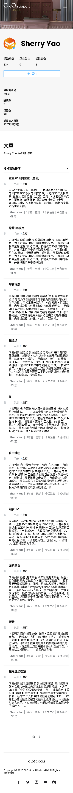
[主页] (17, 6)
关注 (34, 74)
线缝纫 (13, 340)
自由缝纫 (14, 453)
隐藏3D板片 (16, 228)
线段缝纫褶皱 (17, 671)
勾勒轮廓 (14, 284)
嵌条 (12, 622)
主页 (25, 184)
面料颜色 (14, 565)
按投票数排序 (12, 169)
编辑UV (14, 509)
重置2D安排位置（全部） (25, 178)
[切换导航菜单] (63, 6)
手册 (16, 184)
